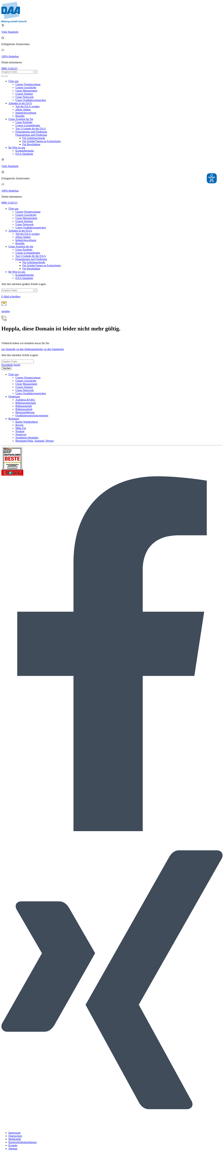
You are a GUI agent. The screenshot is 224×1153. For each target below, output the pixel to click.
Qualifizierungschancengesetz (31, 415)
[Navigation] (6, 76)
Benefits (19, 115)
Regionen (13, 418)
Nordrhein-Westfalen (26, 437)
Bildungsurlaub (23, 409)
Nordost (19, 431)
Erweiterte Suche (10, 364)
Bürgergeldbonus (24, 412)
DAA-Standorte (24, 153)
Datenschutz (15, 1135)
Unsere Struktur (24, 93)
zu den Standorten (54, 349)
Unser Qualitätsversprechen (30, 100)
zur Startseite (8, 349)
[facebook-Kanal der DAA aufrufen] (112, 830)
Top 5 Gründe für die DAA (30, 128)
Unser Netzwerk (24, 96)
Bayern (19, 424)
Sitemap (12, 1148)
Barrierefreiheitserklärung (22, 1142)
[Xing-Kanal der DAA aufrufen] (112, 1126)
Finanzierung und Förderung (31, 131)
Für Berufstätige (31, 144)
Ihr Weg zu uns (16, 147)
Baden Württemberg (26, 421)
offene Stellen (23, 109)
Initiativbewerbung (25, 112)
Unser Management (26, 90)
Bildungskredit (23, 406)
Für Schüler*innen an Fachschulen (41, 141)
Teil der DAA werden (27, 106)
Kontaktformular (24, 150)
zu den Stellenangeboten (29, 349)
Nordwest (20, 434)
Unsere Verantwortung (27, 84)
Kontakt (12, 1145)
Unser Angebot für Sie (20, 119)
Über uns (13, 81)
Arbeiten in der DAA (20, 103)
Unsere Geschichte (25, 87)
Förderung (14, 396)
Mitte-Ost (20, 428)
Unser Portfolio (23, 122)
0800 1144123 (9, 68)
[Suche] (2, 76)
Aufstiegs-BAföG (25, 399)
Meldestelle (14, 1139)
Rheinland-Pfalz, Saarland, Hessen (34, 440)
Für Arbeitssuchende (33, 138)
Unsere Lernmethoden (27, 125)
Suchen (6, 368)
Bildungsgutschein (25, 402)
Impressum (14, 1132)
